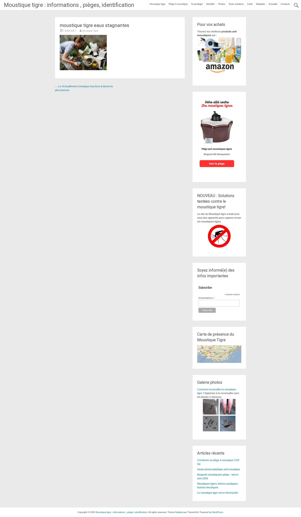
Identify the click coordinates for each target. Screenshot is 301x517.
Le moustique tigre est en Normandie (217, 492)
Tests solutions (236, 4)
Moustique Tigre (90, 30)
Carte (250, 4)
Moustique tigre (157, 4)
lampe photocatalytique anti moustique (218, 469)
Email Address (206, 297)
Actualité (273, 4)
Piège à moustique (178, 4)
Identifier (210, 4)
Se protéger (197, 4)
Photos (221, 4)
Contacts (285, 4)
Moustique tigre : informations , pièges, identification (69, 5)
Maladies (260, 4)
